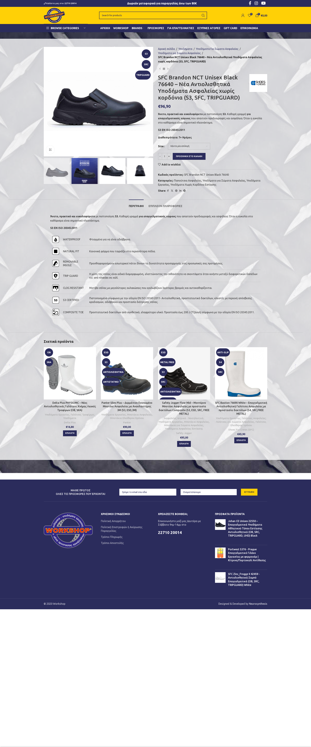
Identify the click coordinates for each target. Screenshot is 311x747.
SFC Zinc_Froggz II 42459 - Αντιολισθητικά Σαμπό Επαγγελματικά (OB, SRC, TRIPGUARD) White (244, 579)
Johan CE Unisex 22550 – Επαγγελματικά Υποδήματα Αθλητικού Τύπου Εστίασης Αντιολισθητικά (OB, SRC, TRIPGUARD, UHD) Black (245, 528)
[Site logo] (54, 15)
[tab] (136, 204)
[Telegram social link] (184, 191)
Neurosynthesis (258, 603)
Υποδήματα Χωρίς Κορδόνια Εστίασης (193, 184)
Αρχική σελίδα (166, 48)
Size (161, 146)
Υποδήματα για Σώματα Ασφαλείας (179, 53)
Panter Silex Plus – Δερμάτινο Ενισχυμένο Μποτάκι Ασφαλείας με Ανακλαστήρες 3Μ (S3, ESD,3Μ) (127, 406)
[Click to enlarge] (50, 150)
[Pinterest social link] (176, 191)
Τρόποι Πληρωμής (111, 536)
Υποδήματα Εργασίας (57, 414)
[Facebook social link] (168, 191)
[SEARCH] (203, 15)
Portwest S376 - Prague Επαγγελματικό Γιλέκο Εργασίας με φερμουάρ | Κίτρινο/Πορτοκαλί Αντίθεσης (247, 555)
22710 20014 (70, 3)
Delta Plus (70, 422)
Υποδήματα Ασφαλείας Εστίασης (184, 428)
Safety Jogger (184, 433)
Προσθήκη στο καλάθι (189, 156)
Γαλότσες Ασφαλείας (254, 418)
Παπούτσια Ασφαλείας (187, 180)
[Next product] (168, 69)
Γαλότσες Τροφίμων (82, 414)
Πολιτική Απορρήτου (113, 521)
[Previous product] (160, 69)
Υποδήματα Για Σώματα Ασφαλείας (217, 48)
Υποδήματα (185, 48)
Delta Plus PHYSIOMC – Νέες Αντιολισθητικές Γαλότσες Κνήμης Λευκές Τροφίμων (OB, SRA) (70, 406)
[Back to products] (164, 69)
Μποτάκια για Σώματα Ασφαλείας (183, 425)
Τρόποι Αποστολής (112, 542)
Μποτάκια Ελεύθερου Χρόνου (127, 418)
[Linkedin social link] (180, 191)
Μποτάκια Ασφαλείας (139, 414)
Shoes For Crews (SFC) (241, 429)
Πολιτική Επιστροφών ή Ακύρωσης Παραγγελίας (121, 529)
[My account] (243, 15)
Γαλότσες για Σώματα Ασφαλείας (235, 421)
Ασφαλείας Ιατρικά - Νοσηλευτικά (183, 418)
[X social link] (172, 191)
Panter (127, 422)
